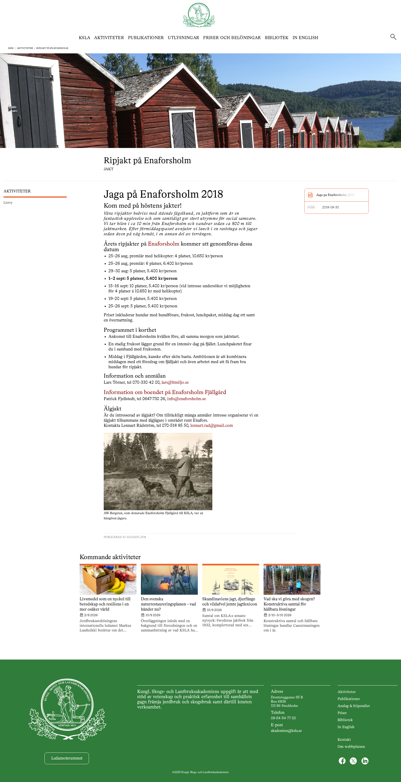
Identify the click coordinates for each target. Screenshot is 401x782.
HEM (11, 48)
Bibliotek (277, 38)
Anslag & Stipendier (354, 706)
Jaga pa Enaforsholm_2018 (335, 195)
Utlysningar (183, 38)
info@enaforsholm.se (186, 399)
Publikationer (146, 38)
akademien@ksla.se (286, 731)
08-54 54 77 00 (283, 718)
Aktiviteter (109, 38)
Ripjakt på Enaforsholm (52, 48)
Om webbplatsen (351, 747)
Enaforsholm (163, 244)
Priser (342, 713)
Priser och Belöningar (232, 38)
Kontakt (344, 740)
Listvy (8, 202)
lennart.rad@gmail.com (211, 426)
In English (305, 38)
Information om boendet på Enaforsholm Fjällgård (165, 392)
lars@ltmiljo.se (175, 382)
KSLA (84, 38)
